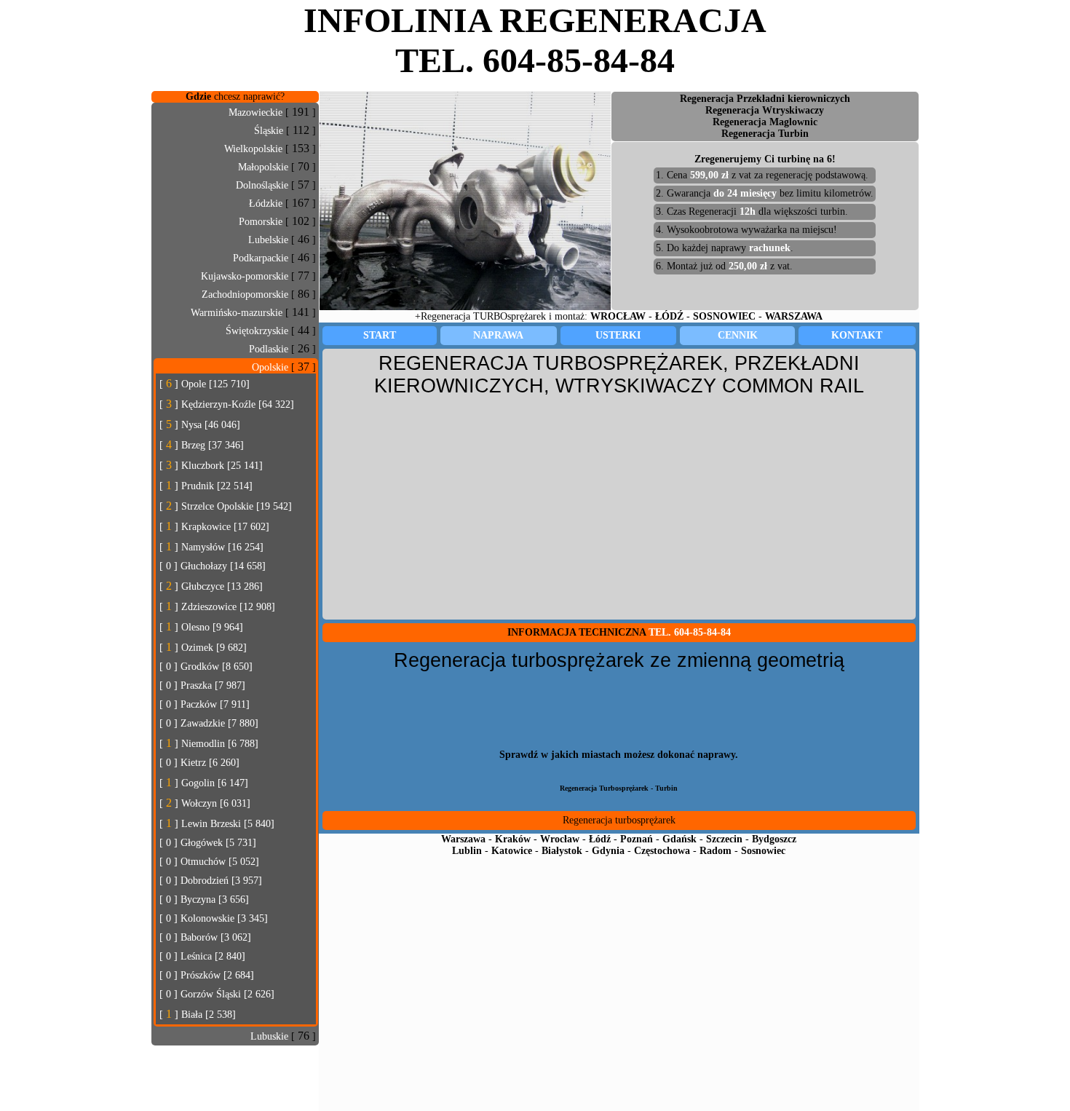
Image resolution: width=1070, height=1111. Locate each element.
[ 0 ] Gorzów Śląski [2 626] (216, 994)
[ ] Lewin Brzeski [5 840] (216, 823)
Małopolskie (263, 167)
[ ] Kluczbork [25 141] (211, 465)
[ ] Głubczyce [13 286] (211, 586)
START (379, 335)
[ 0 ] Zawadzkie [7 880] (208, 723)
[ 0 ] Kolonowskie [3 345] (213, 918)
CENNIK (738, 335)
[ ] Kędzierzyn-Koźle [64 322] (226, 404)
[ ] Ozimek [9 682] (203, 647)
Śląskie (268, 130)
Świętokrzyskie (257, 330)
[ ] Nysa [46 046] (199, 424)
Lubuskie (269, 1036)
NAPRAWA (498, 335)
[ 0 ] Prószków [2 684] (206, 975)
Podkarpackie (260, 258)
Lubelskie (268, 239)
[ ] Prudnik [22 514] (206, 486)
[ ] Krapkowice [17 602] (214, 526)
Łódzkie (265, 203)
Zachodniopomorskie (245, 294)
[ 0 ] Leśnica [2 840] (202, 956)
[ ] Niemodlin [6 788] (208, 743)
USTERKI (618, 335)
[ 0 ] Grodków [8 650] (206, 666)
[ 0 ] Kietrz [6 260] (199, 762)
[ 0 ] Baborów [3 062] (205, 937)
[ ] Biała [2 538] (197, 1014)
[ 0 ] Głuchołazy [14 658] (212, 566)
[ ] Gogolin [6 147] (203, 783)
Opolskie (270, 367)
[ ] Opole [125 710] (204, 384)
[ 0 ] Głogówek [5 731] (207, 842)
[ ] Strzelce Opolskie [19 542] (225, 506)
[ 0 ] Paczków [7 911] (204, 704)
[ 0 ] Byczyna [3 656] (204, 899)
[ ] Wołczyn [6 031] (204, 803)
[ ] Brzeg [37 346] (201, 445)
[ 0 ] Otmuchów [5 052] (209, 861)
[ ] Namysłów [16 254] (211, 547)
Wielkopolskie (253, 148)
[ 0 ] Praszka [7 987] (202, 685)
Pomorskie (260, 221)
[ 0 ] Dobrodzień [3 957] (210, 880)
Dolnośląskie (262, 185)
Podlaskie (268, 349)
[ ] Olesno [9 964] (201, 627)
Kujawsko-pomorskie (244, 276)
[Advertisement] (535, 85)
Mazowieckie (255, 112)
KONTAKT (856, 335)
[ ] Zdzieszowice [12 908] (217, 606)
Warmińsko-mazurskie (236, 312)
